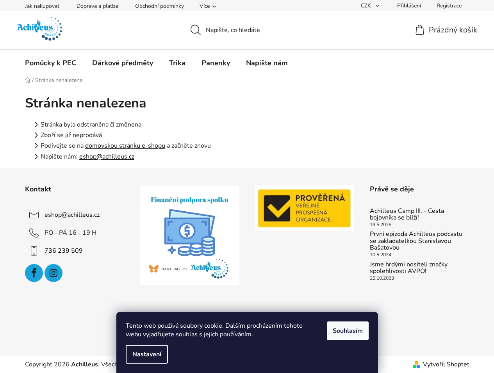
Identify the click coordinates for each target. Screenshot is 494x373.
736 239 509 (64, 250)
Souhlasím (348, 331)
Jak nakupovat (42, 6)
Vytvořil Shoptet (446, 364)
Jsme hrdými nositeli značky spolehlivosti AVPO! (409, 268)
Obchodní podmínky (159, 6)
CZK (367, 5)
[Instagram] (53, 273)
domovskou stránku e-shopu (125, 145)
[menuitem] (50, 63)
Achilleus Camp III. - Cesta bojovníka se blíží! (407, 214)
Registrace (449, 5)
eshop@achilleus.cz (72, 214)
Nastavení (146, 354)
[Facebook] (34, 273)
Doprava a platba (97, 6)
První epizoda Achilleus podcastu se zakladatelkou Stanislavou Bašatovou (416, 241)
